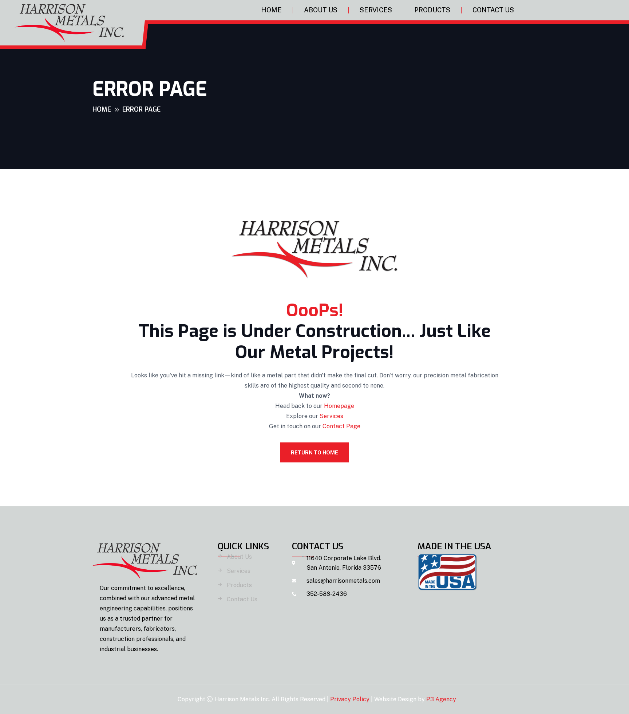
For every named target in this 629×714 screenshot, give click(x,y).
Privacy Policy (349, 699)
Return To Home (314, 453)
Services (376, 10)
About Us (320, 10)
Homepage (339, 405)
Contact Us (493, 10)
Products (432, 10)
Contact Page (341, 426)
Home (271, 10)
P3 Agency (441, 699)
